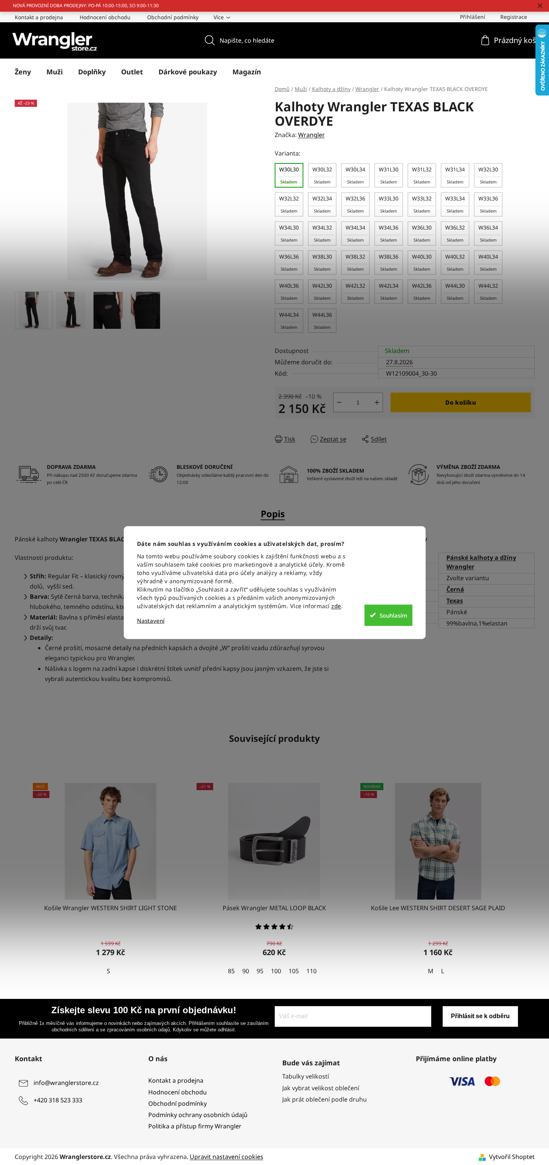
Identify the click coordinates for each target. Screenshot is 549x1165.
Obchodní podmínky (172, 17)
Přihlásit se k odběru (480, 1016)
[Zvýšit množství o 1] (377, 402)
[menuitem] (22, 72)
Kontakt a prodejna (39, 17)
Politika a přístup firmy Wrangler (194, 1126)
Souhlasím (393, 615)
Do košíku (460, 402)
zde (336, 606)
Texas (454, 600)
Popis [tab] (273, 513)
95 (260, 971)
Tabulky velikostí (305, 1076)
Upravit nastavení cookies (226, 1157)
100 (276, 971)
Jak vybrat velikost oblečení (320, 1088)
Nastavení (151, 621)
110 (311, 971)
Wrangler (311, 135)
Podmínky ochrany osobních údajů (198, 1115)
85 (231, 971)
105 (294, 971)
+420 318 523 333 (58, 1100)
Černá (455, 589)
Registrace (513, 16)
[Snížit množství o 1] (339, 402)
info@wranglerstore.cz (66, 1083)
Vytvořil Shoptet (512, 1157)
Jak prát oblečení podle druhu (324, 1099)
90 (245, 971)
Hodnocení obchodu (105, 17)
